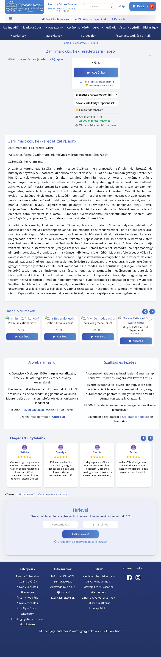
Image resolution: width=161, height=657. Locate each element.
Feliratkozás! (80, 534)
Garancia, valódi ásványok (98, 597)
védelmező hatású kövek (52, 494)
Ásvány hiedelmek (98, 581)
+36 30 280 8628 (33, 410)
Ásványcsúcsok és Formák (133, 35)
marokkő (29, 494)
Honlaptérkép (98, 608)
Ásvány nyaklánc (27, 597)
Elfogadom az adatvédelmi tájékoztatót (82, 541)
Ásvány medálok (104, 27)
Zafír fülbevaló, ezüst (60, 323)
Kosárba (97, 72)
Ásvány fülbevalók (27, 576)
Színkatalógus (32, 27)
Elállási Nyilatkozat (98, 603)
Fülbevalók (88, 35)
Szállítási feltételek (135, 417)
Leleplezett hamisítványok (98, 576)
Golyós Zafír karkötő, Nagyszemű (136, 329)
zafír (19, 494)
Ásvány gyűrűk (129, 27)
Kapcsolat (58, 417)
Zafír (95, 43)
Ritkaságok (150, 27)
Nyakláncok (18, 35)
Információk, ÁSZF (62, 576)
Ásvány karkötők (78, 27)
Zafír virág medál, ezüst (98, 323)
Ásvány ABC (11, 27)
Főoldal (67, 43)
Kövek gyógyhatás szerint (27, 619)
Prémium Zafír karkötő (22, 323)
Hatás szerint (54, 27)
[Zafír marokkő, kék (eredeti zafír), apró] (35, 60)
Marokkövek (53, 35)
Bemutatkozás (63, 581)
